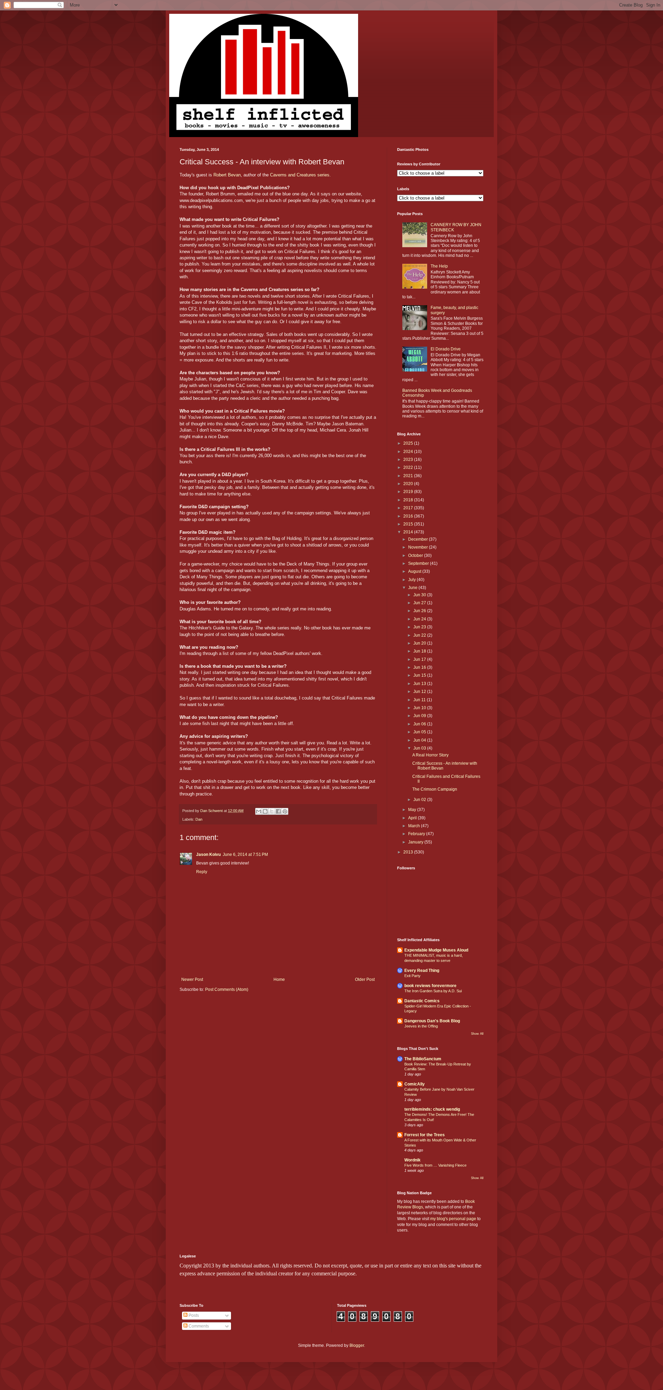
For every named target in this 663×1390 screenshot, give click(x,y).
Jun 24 (420, 619)
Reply (201, 871)
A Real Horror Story (430, 755)
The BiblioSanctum (422, 1058)
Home (279, 979)
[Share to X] (271, 811)
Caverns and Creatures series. (300, 174)
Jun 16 (420, 667)
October (416, 555)
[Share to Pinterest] (284, 811)
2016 (408, 516)
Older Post (365, 979)
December (418, 539)
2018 (408, 500)
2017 (408, 507)
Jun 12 (420, 691)
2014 (408, 532)
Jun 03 (420, 748)
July (412, 579)
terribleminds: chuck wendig (432, 1109)
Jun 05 (420, 732)
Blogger (356, 1345)
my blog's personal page (453, 1218)
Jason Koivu (208, 854)
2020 (408, 483)
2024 (408, 451)
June (413, 587)
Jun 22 (420, 635)
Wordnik (412, 1160)
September (419, 563)
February (417, 833)
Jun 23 (420, 627)
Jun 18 (420, 651)
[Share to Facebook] (278, 811)
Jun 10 (420, 707)
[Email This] (258, 811)
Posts (193, 1315)
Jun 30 (420, 594)
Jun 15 (420, 675)
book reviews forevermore (430, 985)
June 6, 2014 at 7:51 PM (245, 854)
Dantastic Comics (422, 1000)
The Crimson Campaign (434, 789)
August (415, 571)
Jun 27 (420, 602)
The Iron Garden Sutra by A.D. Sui (433, 991)
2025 (408, 443)
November (418, 547)
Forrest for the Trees (424, 1134)
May (412, 809)
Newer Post (192, 979)
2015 (408, 524)
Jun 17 (420, 659)
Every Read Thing (421, 970)
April (413, 817)
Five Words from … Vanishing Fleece (435, 1165)
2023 (408, 459)
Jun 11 (420, 699)
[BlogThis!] (265, 811)
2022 (408, 467)
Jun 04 (420, 740)
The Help (439, 266)
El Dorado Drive (446, 349)
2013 (408, 852)
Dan (198, 819)
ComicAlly (414, 1084)
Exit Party (412, 976)
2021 (408, 475)
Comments (198, 1326)
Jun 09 (420, 715)
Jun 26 (420, 610)
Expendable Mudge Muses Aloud (436, 950)
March (414, 825)
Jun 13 (420, 683)
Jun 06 (420, 724)
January (416, 842)
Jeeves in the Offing (421, 1026)
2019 (408, 491)
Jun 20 (420, 643)
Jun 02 (420, 799)
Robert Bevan (226, 174)
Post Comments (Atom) (226, 989)
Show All (477, 1033)
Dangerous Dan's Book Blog (432, 1021)
